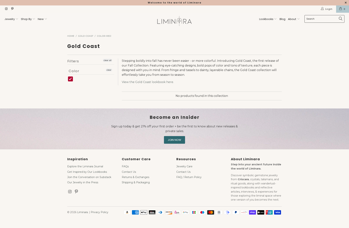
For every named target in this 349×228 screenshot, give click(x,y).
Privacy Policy (99, 212)
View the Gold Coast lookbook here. (148, 82)
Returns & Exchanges (135, 177)
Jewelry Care (184, 166)
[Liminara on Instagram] (6, 9)
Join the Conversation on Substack (89, 177)
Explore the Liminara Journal (85, 166)
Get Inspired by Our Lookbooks (87, 171)
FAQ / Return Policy (189, 177)
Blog (282, 19)
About (292, 19)
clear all (107, 60)
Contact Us (129, 171)
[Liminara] (174, 21)
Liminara (82, 212)
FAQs (125, 166)
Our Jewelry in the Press (82, 182)
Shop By (26, 19)
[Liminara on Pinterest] (12, 9)
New (41, 19)
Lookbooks (266, 19)
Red (74, 81)
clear (109, 69)
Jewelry (10, 19)
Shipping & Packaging (136, 182)
